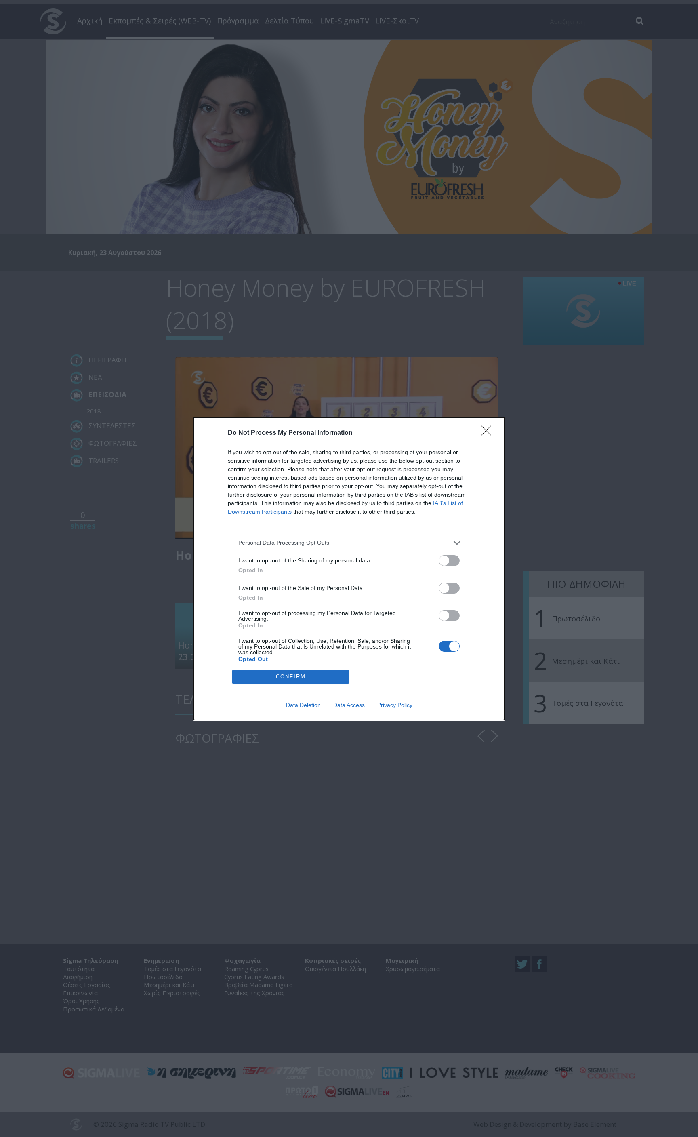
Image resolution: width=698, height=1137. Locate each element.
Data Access (349, 705)
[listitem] (349, 543)
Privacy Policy (394, 705)
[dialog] (349, 568)
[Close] (488, 433)
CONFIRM (291, 677)
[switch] (449, 560)
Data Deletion (303, 705)
